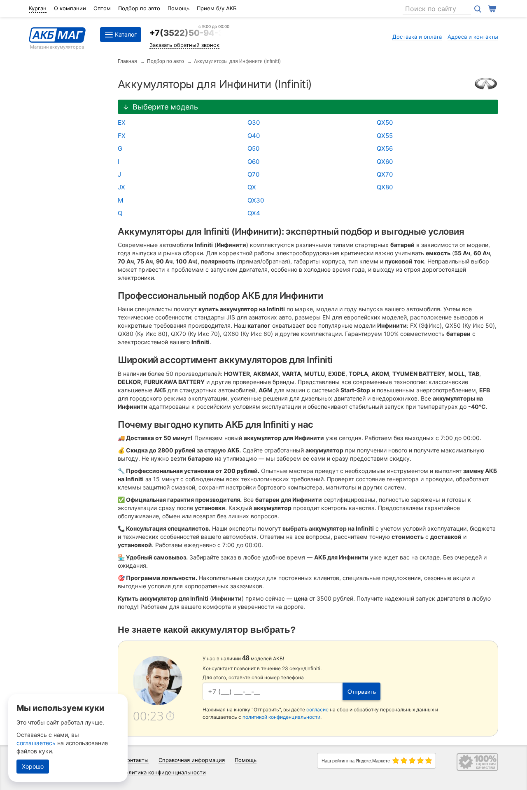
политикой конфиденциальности (281, 717)
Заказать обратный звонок (184, 45)
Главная (127, 61)
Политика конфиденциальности (163, 772)
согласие (317, 709)
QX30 (255, 200)
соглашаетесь (36, 742)
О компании (70, 8)
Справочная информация (192, 760)
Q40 (253, 136)
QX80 (385, 187)
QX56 (385, 148)
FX (122, 136)
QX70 (385, 174)
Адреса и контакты (473, 36)
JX (121, 187)
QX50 (385, 122)
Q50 (253, 148)
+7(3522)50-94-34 (189, 33)
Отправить (361, 691)
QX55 (385, 136)
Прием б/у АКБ (217, 8)
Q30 (253, 122)
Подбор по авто (139, 8)
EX (122, 122)
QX (251, 187)
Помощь (178, 8)
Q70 (253, 174)
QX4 (253, 213)
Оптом (102, 8)
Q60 (253, 161)
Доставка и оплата (417, 36)
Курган (38, 8)
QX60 (385, 161)
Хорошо (33, 766)
